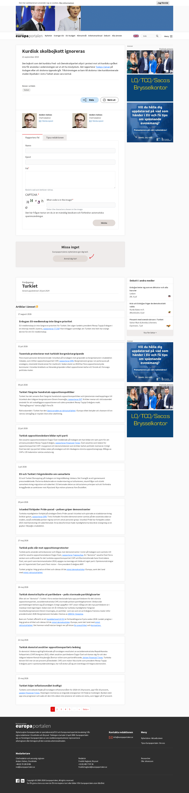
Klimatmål (82, 35)
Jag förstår (162, 3)
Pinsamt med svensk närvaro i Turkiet (146, 319)
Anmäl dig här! (70, 258)
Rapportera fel (32, 137)
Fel (26, 168)
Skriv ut (111, 99)
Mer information (66, 3)
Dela (91, 99)
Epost (28, 156)
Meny (166, 36)
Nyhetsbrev (146, 738)
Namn (28, 145)
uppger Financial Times (29, 693)
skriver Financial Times (93, 657)
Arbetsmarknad (95, 35)
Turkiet (26, 90)
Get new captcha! (26, 208)
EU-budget (70, 35)
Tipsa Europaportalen (149, 743)
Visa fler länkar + (150, 332)
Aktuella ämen (157, 738)
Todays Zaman (103, 66)
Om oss (162, 743)
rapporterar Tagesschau (72, 555)
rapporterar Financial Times (67, 443)
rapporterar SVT (75, 399)
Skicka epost (47, 121)
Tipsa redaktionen (55, 137)
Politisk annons (166, 49)
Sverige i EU (59, 35)
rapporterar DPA (66, 361)
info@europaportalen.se (123, 737)
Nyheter (48, 35)
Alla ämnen (117, 35)
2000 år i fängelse (75, 614)
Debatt (107, 35)
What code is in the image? (59, 199)
